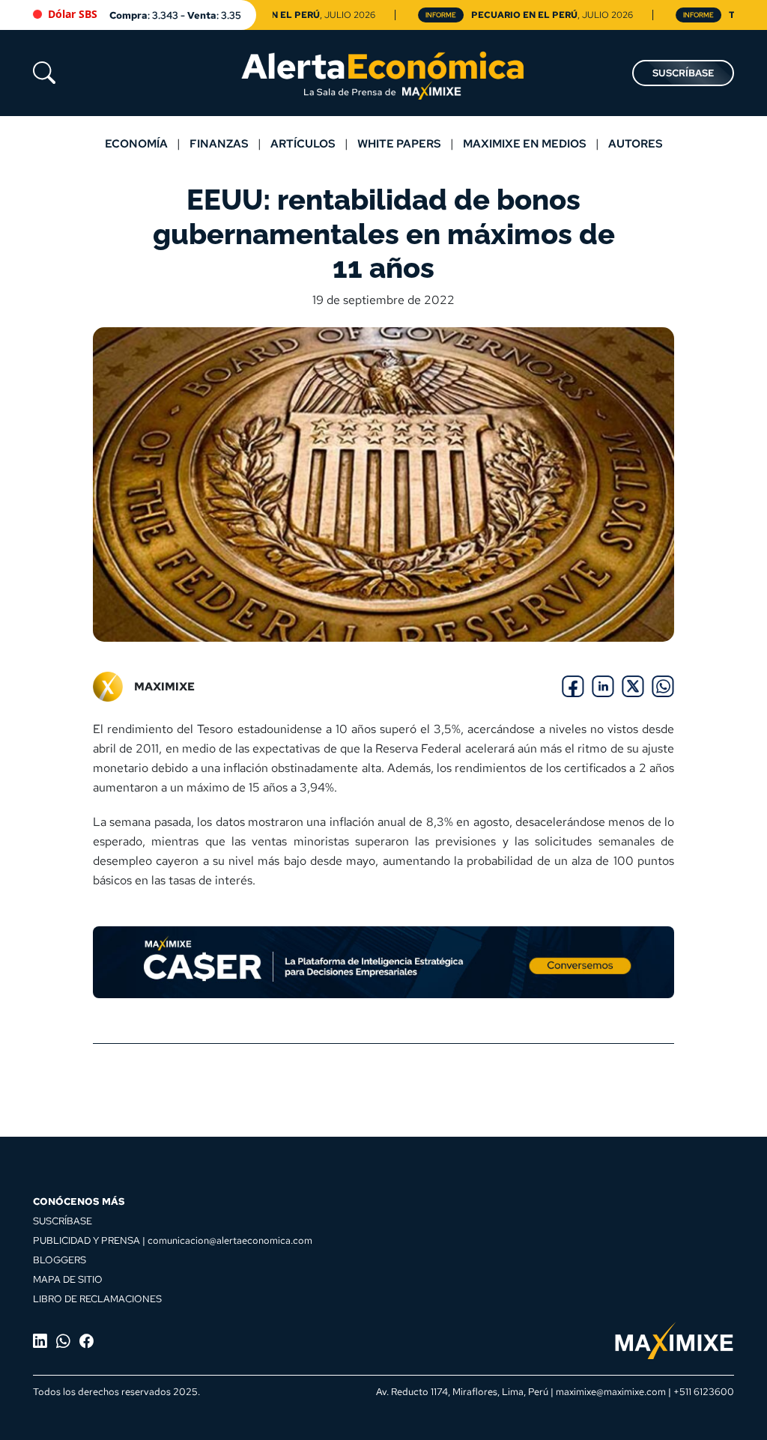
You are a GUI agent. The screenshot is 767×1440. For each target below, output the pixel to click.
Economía (136, 143)
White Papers (399, 143)
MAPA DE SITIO (68, 1279)
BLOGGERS (59, 1259)
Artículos (303, 143)
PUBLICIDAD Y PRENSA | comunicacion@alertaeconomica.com (172, 1240)
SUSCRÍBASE (683, 73)
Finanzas (219, 143)
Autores (635, 143)
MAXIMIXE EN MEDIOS (524, 143)
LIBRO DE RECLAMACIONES (97, 1298)
